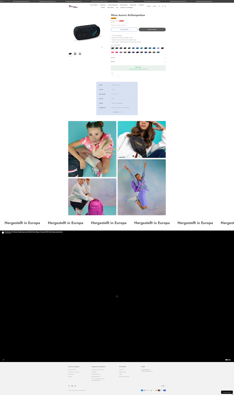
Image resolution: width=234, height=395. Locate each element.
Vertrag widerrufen (227, 392)
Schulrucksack (133, 5)
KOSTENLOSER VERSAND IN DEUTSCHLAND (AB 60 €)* (16, 1)
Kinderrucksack (123, 5)
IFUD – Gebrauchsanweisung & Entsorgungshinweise (98, 379)
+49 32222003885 (145, 369)
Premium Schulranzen (113, 5)
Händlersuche (71, 374)
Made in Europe (122, 372)
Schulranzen (103, 5)
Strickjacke (141, 5)
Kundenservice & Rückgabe (126, 7)
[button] (233, 394)
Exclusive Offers (94, 5)
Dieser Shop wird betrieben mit (80, 390)
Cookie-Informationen (96, 374)
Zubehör (103, 7)
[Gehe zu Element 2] (75, 54)
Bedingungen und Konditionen (98, 369)
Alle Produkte (110, 7)
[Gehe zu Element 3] (80, 54)
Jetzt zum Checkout (152, 29)
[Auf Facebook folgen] (69, 386)
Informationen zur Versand (73, 372)
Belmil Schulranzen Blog (124, 376)
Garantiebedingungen (96, 376)
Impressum (70, 376)
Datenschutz (94, 372)
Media (120, 374)
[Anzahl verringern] (112, 76)
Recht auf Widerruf (72, 369)
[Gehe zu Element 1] (70, 54)
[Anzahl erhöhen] (118, 76)
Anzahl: (112, 73)
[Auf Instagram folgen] (72, 386)
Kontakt (149, 6)
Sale (117, 7)
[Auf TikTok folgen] (75, 386)
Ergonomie (121, 369)
